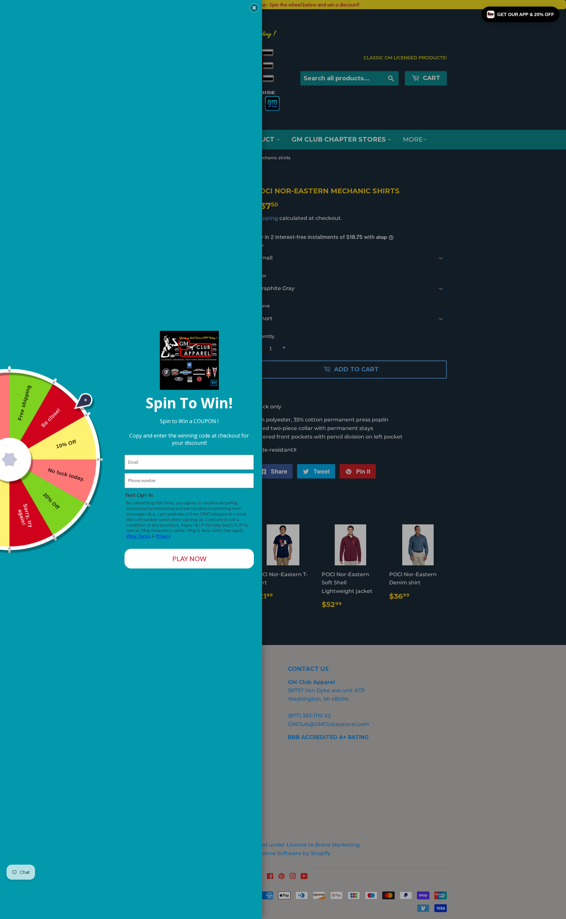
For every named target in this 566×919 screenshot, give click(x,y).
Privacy (163, 536)
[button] (520, 14)
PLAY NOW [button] (189, 559)
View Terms (138, 536)
